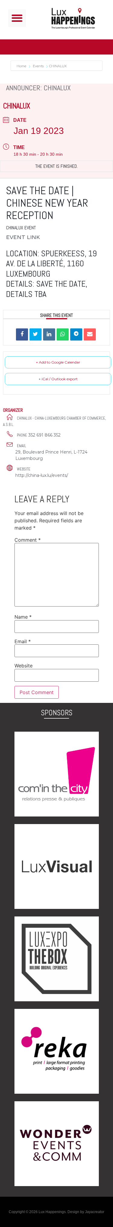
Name (23, 616)
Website (23, 665)
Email (22, 641)
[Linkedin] (49, 334)
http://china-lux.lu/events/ (41, 475)
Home (22, 66)
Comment (27, 539)
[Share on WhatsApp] (63, 334)
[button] (17, 18)
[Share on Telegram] (76, 334)
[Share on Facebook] (22, 334)
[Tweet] (36, 334)
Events (38, 66)
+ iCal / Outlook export (58, 379)
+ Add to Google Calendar (58, 362)
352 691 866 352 (44, 435)
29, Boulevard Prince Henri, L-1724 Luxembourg (51, 455)
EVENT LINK (23, 237)
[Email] (90, 334)
